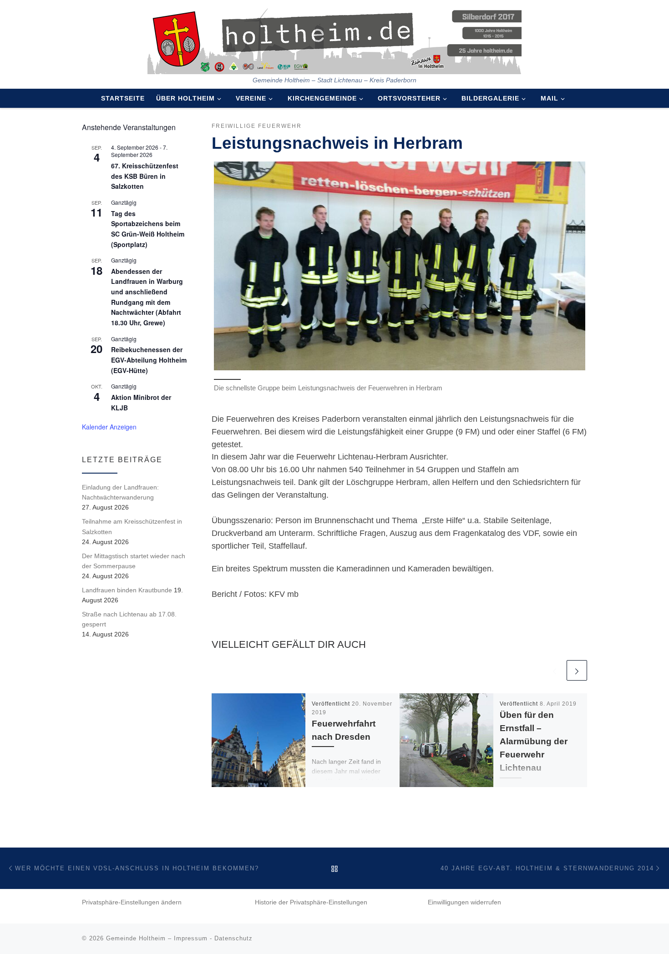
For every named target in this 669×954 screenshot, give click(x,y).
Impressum (191, 938)
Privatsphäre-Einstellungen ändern (132, 902)
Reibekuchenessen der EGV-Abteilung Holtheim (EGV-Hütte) (149, 359)
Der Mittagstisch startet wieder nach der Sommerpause (133, 561)
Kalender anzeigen (109, 426)
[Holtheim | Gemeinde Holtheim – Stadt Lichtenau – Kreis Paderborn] (334, 38)
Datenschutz (233, 938)
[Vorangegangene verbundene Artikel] (554, 670)
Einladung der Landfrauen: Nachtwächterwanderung (120, 492)
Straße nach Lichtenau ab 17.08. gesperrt (129, 619)
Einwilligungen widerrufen (464, 902)
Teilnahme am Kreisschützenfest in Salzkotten (132, 526)
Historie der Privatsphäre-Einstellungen (311, 902)
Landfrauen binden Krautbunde (127, 590)
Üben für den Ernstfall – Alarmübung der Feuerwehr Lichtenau (534, 741)
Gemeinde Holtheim (136, 938)
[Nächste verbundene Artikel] (577, 670)
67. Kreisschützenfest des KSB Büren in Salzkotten (144, 176)
